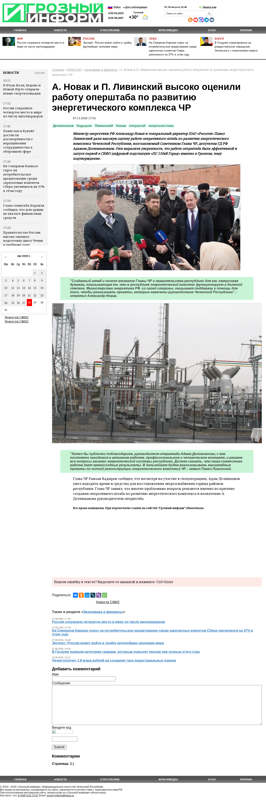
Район (117, 7)
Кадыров (84, 126)
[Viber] (98, 595)
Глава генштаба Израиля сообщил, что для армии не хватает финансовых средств (23, 211)
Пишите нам (209, 7)
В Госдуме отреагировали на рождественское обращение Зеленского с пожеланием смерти (236, 46)
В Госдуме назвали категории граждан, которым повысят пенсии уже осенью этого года (126, 652)
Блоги (219, 38)
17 (5, 295)
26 (18, 303)
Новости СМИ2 (16, 317)
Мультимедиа (168, 30)
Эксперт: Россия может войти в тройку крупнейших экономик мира (108, 643)
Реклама (246, 30)
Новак (121, 126)
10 (5, 288)
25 (12, 303)
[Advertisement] (157, 543)
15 (34, 288)
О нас (212, 30)
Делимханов (63, 126)
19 (18, 295)
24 (5, 303)
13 (23, 288)
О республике (110, 30)
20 (23, 295)
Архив (39, 72)
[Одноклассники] (81, 595)
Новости (11, 72)
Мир (20, 38)
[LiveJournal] (92, 595)
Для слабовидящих (136, 7)
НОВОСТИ (60, 30)
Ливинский (104, 126)
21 (29, 295)
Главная (20, 30)
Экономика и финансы (100, 70)
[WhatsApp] (104, 595)
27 (23, 303)
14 (29, 288)
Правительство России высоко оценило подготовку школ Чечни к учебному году (23, 238)
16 (42, 288)
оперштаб (137, 126)
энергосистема (161, 126)
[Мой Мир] (87, 595)
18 (12, 295)
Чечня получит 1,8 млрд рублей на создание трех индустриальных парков (114, 660)
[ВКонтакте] (75, 595)
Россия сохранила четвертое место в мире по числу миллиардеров (23, 112)
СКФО (153, 38)
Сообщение (61, 683)
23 (42, 295)
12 (18, 288)
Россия (88, 38)
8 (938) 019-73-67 (28, 795)
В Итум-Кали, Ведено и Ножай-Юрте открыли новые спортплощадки (22, 89)
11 (12, 288)
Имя (55, 674)
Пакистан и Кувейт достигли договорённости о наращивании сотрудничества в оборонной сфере (18, 141)
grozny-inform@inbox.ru (60, 795)
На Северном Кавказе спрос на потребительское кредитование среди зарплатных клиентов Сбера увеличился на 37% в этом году (23, 178)
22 (34, 295)
